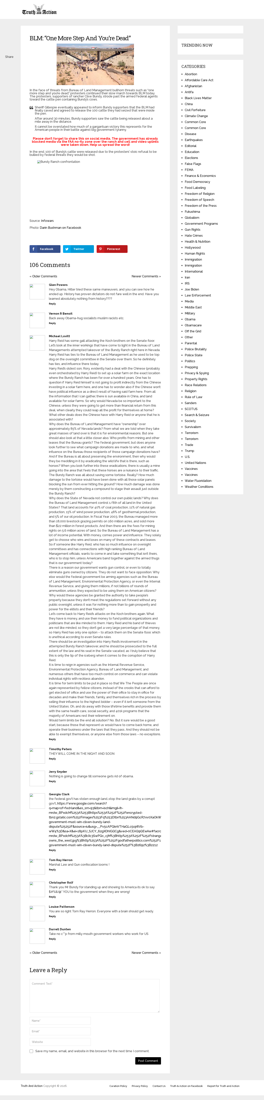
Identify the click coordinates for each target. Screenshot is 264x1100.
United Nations (195, 463)
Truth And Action (32, 1085)
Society (190, 421)
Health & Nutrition (197, 241)
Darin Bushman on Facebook (60, 228)
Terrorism (191, 433)
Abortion (191, 74)
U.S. (187, 457)
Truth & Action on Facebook (186, 1086)
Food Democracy (197, 182)
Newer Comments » (146, 276)
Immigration (193, 259)
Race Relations (196, 385)
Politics (190, 361)
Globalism (192, 217)
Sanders (191, 403)
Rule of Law (193, 397)
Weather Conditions (199, 487)
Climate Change (196, 116)
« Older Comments (43, 276)
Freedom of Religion (200, 194)
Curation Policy (118, 1086)
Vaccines (191, 469)
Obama (190, 319)
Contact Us (158, 1086)
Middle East (193, 307)
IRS (187, 283)
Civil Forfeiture (195, 110)
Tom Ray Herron (60, 860)
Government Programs (201, 223)
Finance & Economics (200, 176)
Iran (187, 277)
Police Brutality (196, 349)
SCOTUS (191, 409)
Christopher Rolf (61, 882)
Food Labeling (195, 188)
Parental (191, 343)
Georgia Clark (59, 794)
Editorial (190, 146)
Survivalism (193, 427)
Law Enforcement (198, 295)
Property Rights (196, 379)
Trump (189, 451)
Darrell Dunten (60, 929)
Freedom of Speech (199, 200)
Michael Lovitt (59, 336)
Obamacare (193, 325)
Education (192, 152)
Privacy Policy (140, 1086)
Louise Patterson (61, 906)
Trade (189, 445)
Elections (191, 158)
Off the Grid (193, 331)
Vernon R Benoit (60, 313)
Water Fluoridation (198, 481)
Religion (190, 391)
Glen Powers (58, 285)
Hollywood (193, 247)
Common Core (195, 122)
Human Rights (195, 253)
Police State (194, 355)
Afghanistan (193, 86)
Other (189, 337)
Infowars (47, 221)
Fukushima (192, 212)
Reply (52, 303)
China (189, 104)
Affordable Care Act (199, 80)
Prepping (191, 367)
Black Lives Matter (198, 98)
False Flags (193, 164)
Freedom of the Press (201, 206)
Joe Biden (192, 289)
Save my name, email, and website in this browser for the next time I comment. (92, 1051)
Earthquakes (194, 140)
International (194, 271)
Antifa (189, 92)
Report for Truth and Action (223, 1086)
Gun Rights (192, 229)
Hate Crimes (194, 235)
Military (190, 313)
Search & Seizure (197, 415)
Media (189, 301)
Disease (190, 134)
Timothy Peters (60, 749)
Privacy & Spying (197, 373)
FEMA (189, 170)
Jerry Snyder (58, 771)
